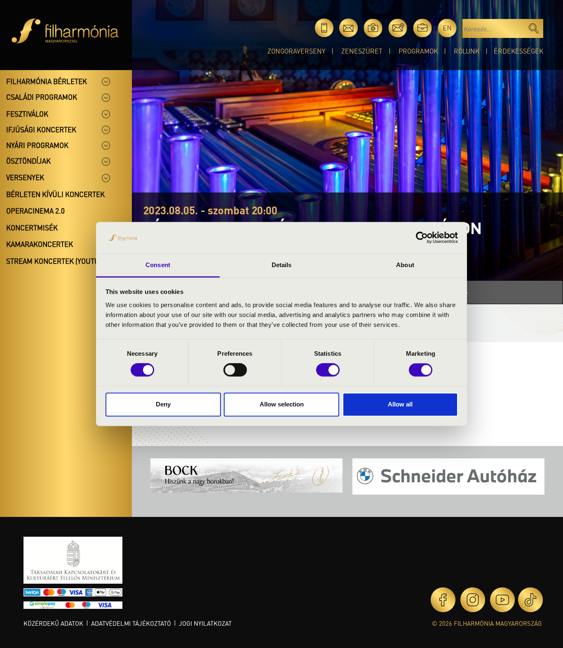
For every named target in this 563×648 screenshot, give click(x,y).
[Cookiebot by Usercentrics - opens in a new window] (422, 238)
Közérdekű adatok (53, 623)
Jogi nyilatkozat (205, 623)
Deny (163, 404)
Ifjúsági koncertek (41, 129)
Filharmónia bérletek (46, 81)
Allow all (400, 404)
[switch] (235, 370)
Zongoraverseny (296, 51)
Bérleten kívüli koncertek (55, 194)
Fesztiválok (27, 113)
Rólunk (466, 51)
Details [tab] (282, 264)
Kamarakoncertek (39, 244)
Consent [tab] (157, 264)
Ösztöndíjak (28, 160)
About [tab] (405, 264)
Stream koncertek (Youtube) (58, 260)
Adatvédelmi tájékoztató (131, 623)
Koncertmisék (32, 227)
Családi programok (41, 96)
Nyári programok (37, 145)
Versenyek (25, 177)
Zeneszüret (361, 51)
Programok (418, 51)
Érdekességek (518, 51)
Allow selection (282, 404)
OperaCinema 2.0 (35, 210)
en (447, 27)
